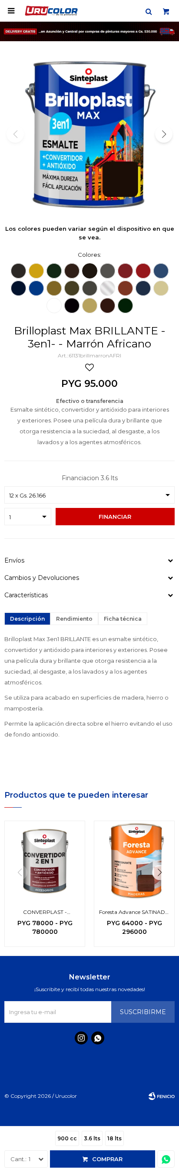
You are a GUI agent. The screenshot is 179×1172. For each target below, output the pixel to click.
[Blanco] (54, 305)
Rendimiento (74, 618)
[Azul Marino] (18, 288)
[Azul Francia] (36, 288)
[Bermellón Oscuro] (125, 270)
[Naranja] (125, 288)
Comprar (107, 1159)
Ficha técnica (123, 618)
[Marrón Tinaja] (72, 270)
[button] (148, 11)
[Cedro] (107, 305)
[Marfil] (161, 288)
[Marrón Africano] (89, 270)
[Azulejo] (143, 288)
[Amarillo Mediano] (54, 288)
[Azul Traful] (161, 270)
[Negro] (72, 305)
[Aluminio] (107, 288)
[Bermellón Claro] (143, 270)
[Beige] (72, 288)
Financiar (115, 516)
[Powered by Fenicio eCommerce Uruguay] (162, 1096)
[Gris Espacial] (107, 270)
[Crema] (89, 305)
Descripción (27, 618)
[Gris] (18, 270)
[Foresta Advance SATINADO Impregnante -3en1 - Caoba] (134, 861)
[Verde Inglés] (54, 270)
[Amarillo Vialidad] (36, 270)
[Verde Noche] (125, 305)
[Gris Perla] (89, 288)
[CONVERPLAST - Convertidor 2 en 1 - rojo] (44, 861)
